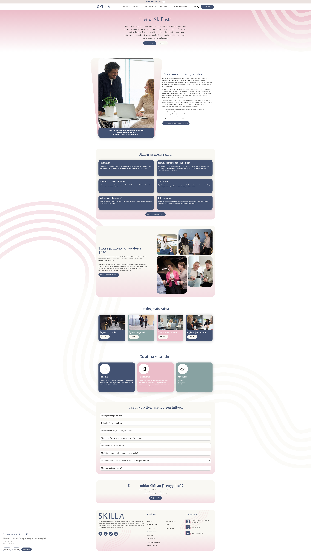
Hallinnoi (16, 549)
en (195, 6)
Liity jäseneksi (151, 538)
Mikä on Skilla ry (151, 531)
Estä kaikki (7, 549)
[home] (103, 7)
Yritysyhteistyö (170, 528)
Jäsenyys (149, 521)
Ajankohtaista (151, 528)
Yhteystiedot (150, 535)
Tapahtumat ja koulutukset (180, 6)
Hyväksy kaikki (26, 549)
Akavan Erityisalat (171, 521)
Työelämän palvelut (152, 524)
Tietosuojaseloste (152, 545)
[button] (126, 7)
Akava (167, 524)
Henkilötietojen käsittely (154, 542)
